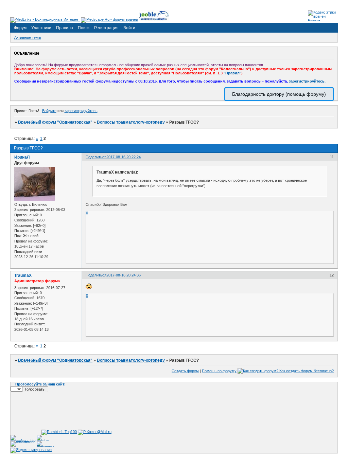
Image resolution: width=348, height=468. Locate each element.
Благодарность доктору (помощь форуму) (279, 94)
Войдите (49, 111)
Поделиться (96, 157)
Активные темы (27, 37)
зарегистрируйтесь (81, 111)
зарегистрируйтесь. (307, 81)
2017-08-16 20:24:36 (123, 275)
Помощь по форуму (219, 371)
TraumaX (23, 275)
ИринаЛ (22, 157)
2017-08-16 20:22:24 (123, 157)
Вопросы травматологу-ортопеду (131, 122)
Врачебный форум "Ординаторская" (55, 122)
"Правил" (232, 73)
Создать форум (185, 371)
